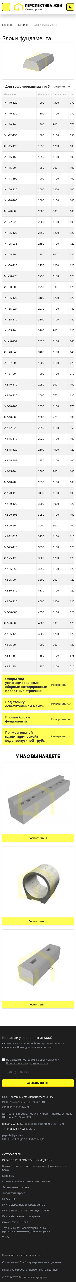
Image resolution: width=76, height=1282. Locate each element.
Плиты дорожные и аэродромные (23, 1204)
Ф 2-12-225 (10, 428)
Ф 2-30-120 (10, 601)
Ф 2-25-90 (10, 579)
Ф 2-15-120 (10, 449)
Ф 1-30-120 (10, 265)
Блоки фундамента (45, 24)
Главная (7, 24)
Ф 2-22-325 (10, 536)
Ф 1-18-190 (10, 178)
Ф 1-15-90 (10, 167)
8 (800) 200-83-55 (70, 7)
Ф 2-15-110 (10, 438)
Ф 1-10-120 (10, 102)
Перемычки (9, 1199)
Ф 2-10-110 (10, 384)
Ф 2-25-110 (10, 547)
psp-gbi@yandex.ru (14, 1135)
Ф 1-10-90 (10, 124)
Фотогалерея (11, 1154)
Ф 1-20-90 (10, 211)
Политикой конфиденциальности (27, 1063)
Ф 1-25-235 (10, 243)
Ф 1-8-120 (10, 373)
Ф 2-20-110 (10, 493)
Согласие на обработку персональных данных (31, 1262)
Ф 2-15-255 (10, 460)
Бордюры (8, 1175)
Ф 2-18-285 (10, 482)
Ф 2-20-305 (10, 514)
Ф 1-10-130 (10, 113)
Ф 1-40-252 (10, 341)
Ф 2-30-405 (10, 612)
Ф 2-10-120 (10, 395)
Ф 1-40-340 (10, 352)
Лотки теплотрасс (13, 1193)
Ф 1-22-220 (10, 222)
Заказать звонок (38, 1082)
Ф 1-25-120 (10, 232)
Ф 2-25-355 (10, 569)
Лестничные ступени (15, 1187)
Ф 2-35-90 (10, 644)
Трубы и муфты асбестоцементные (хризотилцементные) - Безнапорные (26, 1229)
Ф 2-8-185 (10, 666)
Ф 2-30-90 (10, 623)
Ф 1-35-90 (10, 330)
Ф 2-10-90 (10, 417)
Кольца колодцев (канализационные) (26, 1181)
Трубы (6, 1237)
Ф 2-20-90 (10, 525)
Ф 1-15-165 (10, 157)
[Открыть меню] (6, 7)
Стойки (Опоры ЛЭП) (15, 1222)
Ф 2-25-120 (10, 558)
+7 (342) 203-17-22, (13, 1128)
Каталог (23, 24)
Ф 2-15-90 (10, 471)
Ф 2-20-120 (10, 503)
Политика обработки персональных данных (30, 1269)
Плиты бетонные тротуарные (21, 1216)
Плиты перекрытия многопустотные (25, 1210)
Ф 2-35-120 (10, 634)
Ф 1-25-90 (10, 254)
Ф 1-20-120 (10, 189)
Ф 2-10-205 (10, 406)
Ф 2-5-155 (10, 655)
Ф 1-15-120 (10, 146)
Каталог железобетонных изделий (27, 1160)
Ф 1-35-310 (10, 319)
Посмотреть (36, 838)
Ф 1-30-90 (10, 287)
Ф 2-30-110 (10, 590)
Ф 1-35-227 (10, 308)
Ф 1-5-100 (10, 363)
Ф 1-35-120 (10, 298)
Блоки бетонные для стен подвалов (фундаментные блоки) (35, 1168)
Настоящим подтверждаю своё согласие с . (33, 1061)
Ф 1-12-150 (10, 135)
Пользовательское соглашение (22, 1255)
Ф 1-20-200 (10, 200)
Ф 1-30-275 (10, 276)
